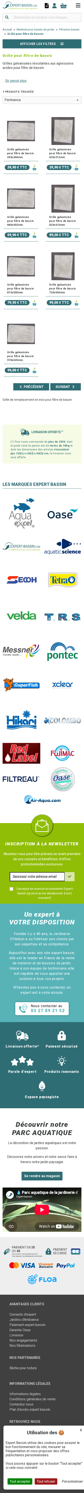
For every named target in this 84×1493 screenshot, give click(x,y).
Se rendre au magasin (42, 1176)
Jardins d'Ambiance (24, 1320)
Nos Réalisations (22, 1346)
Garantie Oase (20, 1330)
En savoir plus (15, 81)
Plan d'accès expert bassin (29, 1409)
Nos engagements (23, 1340)
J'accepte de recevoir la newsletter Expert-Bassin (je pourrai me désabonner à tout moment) (45, 893)
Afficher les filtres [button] (38, 44)
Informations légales (25, 1394)
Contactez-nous (21, 1404)
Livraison (16, 1335)
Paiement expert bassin (27, 1325)
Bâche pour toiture (23, 1368)
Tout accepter (20, 1481)
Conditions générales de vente (32, 1399)
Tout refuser (46, 1481)
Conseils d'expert (22, 1314)
